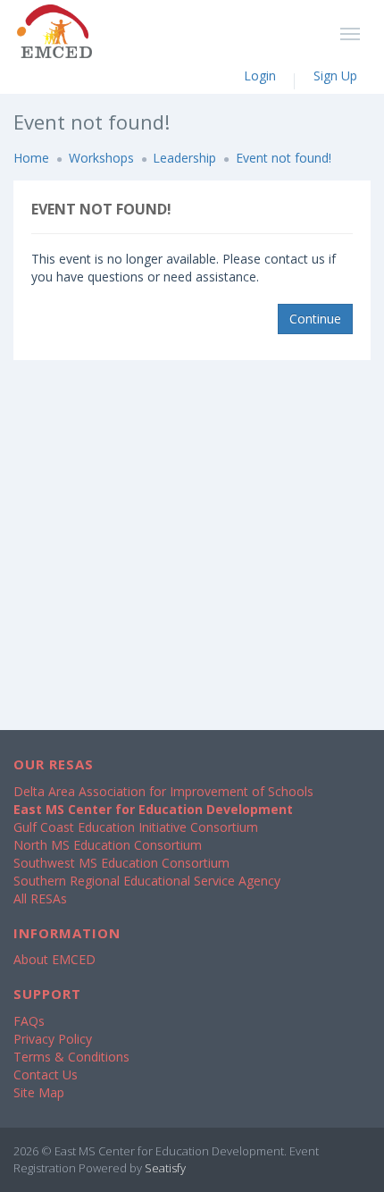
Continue (315, 318)
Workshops (101, 157)
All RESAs (40, 898)
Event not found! (283, 157)
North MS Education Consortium (107, 844)
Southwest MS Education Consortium (121, 862)
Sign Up (335, 75)
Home (31, 157)
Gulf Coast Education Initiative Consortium (135, 826)
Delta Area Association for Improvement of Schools (163, 791)
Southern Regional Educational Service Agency (146, 880)
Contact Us (45, 1074)
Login (260, 75)
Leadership (184, 157)
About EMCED (54, 959)
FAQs (29, 1020)
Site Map (38, 1092)
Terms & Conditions (71, 1056)
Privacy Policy (52, 1038)
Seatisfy (165, 1168)
